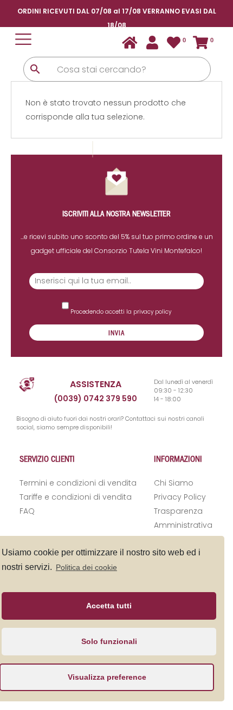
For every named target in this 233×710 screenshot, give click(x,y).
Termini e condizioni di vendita (78, 482)
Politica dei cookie (86, 567)
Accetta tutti (109, 605)
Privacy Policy (180, 497)
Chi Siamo (173, 482)
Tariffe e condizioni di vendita (76, 497)
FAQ (27, 511)
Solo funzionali (109, 641)
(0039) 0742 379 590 (95, 398)
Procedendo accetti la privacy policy (120, 312)
